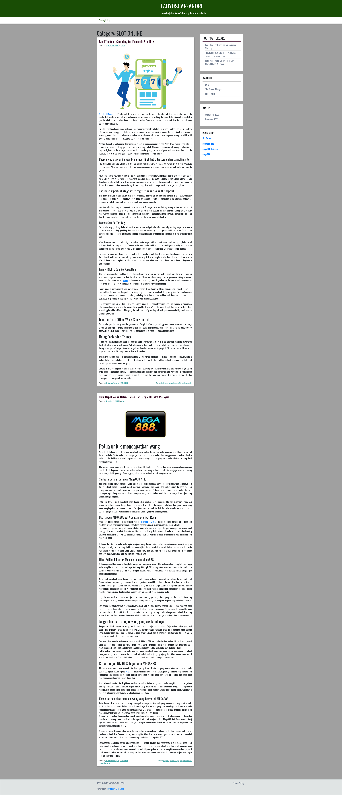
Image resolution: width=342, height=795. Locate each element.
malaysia (172, 383)
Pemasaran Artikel (149, 521)
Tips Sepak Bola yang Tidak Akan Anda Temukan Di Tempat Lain (220, 54)
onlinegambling (187, 383)
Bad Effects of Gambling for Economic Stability (126, 41)
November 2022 (211, 119)
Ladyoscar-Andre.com (115, 788)
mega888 (178, 383)
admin (123, 46)
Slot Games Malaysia (112, 383)
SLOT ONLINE (124, 383)
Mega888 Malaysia (106, 114)
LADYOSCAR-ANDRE (182, 5)
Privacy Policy (104, 20)
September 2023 (212, 114)
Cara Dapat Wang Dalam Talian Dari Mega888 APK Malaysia (134, 396)
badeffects (164, 383)
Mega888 (130, 671)
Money (125, 280)
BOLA (207, 84)
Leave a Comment (104, 763)
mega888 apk (174, 760)
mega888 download (186, 760)
